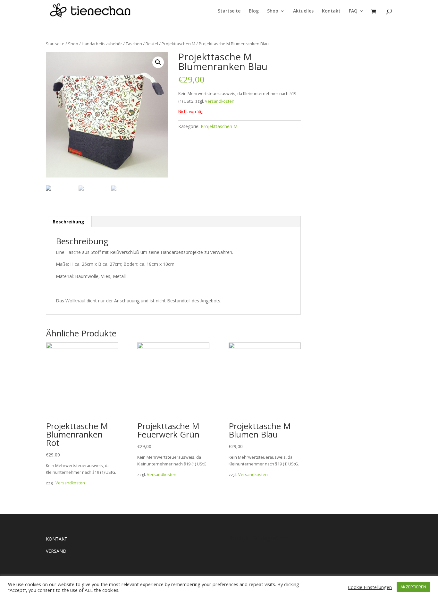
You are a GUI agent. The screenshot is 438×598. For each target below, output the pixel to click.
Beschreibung (68, 222)
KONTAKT (56, 539)
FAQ (353, 11)
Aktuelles (303, 11)
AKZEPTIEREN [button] (413, 587)
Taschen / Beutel (142, 44)
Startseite (229, 11)
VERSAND (56, 551)
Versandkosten (219, 101)
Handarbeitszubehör (102, 44)
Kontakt (331, 11)
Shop (272, 11)
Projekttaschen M (178, 44)
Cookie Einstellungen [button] (370, 587)
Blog (254, 11)
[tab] (69, 221)
